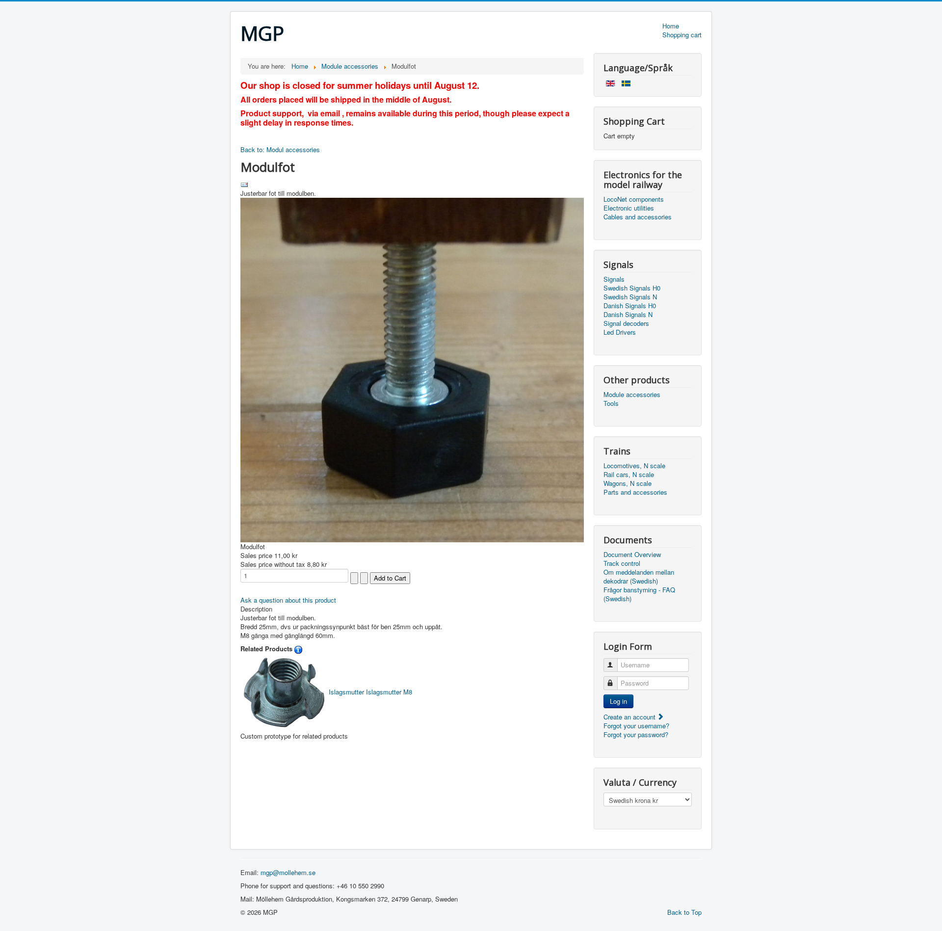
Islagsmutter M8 (370, 691)
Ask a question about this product (288, 600)
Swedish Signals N (630, 297)
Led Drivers (619, 332)
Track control (621, 563)
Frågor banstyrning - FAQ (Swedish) (639, 594)
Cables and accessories (637, 217)
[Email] (244, 183)
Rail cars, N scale (628, 474)
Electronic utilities (628, 208)
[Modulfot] (412, 368)
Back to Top (684, 912)
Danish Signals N (628, 314)
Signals (614, 279)
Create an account (630, 716)
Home (670, 26)
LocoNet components (633, 199)
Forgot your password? (635, 734)
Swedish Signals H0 (631, 288)
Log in (618, 701)
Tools (611, 403)
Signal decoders (626, 323)
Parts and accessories (635, 492)
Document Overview (632, 554)
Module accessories (631, 394)
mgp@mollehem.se (288, 872)
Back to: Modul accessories (280, 149)
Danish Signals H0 (629, 305)
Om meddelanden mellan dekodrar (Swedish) (638, 576)
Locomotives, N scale (634, 465)
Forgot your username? (636, 725)
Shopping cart (682, 34)
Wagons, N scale (627, 483)
